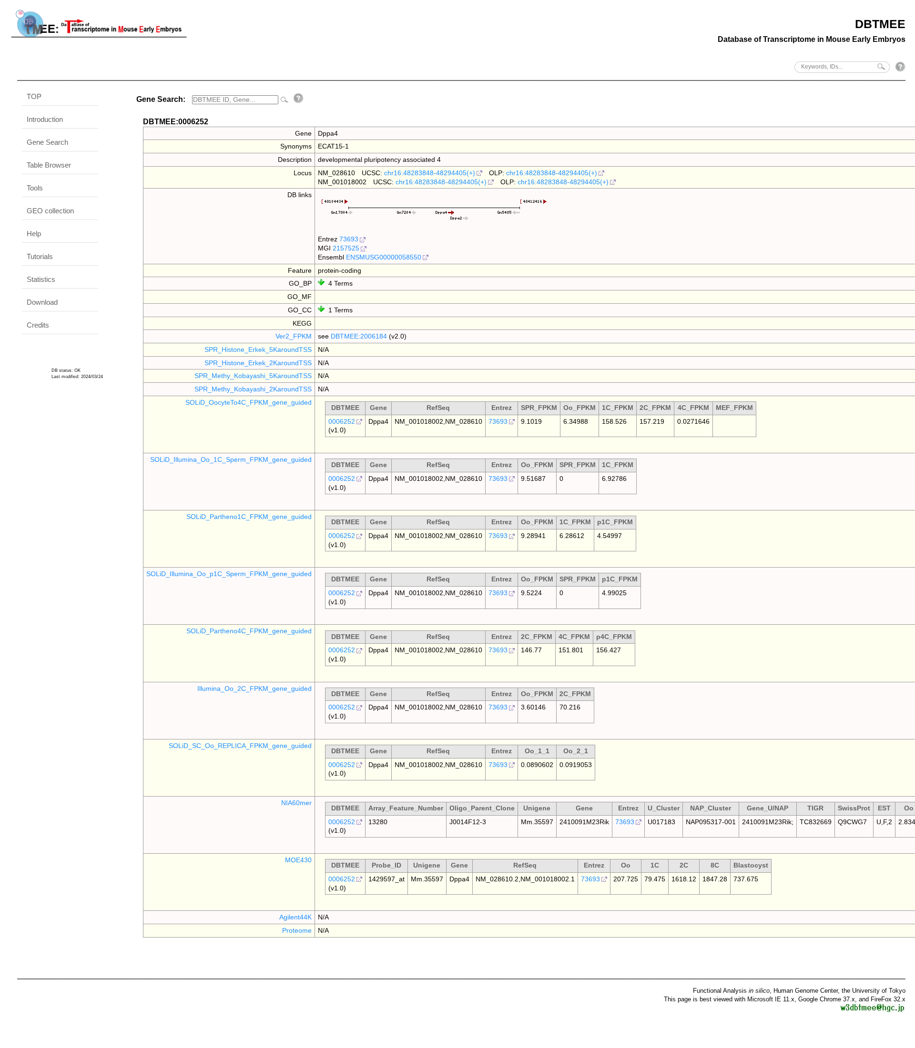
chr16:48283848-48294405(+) (429, 173)
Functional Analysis (731, 990)
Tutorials (40, 256)
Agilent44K (295, 917)
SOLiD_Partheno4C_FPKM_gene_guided (249, 631)
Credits (38, 325)
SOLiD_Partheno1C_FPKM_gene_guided (249, 516)
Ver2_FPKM (293, 336)
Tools (35, 188)
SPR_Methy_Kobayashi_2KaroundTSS (253, 389)
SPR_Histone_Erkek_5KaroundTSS (258, 349)
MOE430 (298, 860)
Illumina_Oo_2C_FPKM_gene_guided (254, 688)
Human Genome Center (805, 990)
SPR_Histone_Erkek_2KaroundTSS (258, 363)
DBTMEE (880, 23)
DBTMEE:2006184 (359, 336)
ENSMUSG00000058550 (383, 257)
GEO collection (50, 211)
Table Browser (49, 165)
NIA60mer (296, 803)
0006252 (341, 421)
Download (42, 302)
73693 (348, 239)
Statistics (41, 279)
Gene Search (47, 142)
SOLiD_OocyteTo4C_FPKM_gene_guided (248, 402)
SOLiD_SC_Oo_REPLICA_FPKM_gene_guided (240, 745)
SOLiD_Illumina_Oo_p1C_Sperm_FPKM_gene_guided (229, 574)
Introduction (45, 119)
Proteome (297, 930)
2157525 (346, 248)
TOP (34, 96)
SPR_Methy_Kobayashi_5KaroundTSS (253, 375)
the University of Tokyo (873, 990)
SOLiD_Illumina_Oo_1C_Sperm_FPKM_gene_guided (231, 459)
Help (34, 234)
